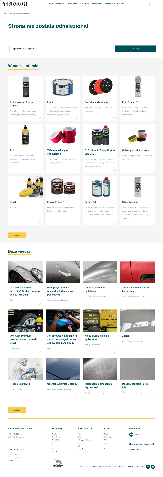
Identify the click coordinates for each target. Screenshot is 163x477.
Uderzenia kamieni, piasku (63, 378)
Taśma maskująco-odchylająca (63, 148)
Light (63, 98)
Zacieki (137, 332)
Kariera (106, 446)
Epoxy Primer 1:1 (63, 200)
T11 (25, 148)
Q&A (79, 446)
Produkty (60, 4)
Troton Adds (56, 449)
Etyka (105, 443)
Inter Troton (56, 437)
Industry (55, 452)
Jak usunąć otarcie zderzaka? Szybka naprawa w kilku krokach (25, 284)
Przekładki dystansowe (100, 98)
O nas (105, 434)
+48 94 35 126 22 (14, 434)
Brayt (25, 200)
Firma (51, 4)
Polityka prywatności (136, 466)
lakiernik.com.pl (135, 449)
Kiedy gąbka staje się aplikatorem (100, 332)
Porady (80, 434)
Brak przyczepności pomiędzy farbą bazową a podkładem (63, 284)
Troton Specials (58, 446)
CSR (105, 440)
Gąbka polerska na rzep (137, 148)
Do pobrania (110, 4)
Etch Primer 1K (137, 98)
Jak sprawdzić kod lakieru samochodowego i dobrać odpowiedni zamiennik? (63, 332)
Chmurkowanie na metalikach (100, 284)
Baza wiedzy (84, 4)
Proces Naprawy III (25, 378)
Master (54, 434)
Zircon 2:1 (100, 200)
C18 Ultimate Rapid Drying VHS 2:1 (100, 148)
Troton (5, 14)
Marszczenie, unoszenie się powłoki (100, 378)
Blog (79, 437)
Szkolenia (81, 443)
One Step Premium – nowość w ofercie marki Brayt (25, 332)
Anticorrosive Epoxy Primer (25, 98)
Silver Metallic (137, 200)
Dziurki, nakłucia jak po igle (137, 378)
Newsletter (139, 434)
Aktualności (72, 4)
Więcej (17, 235)
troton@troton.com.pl (16, 437)
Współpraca (97, 4)
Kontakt (120, 4)
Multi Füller (56, 440)
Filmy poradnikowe (85, 440)
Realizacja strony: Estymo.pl (90, 466)
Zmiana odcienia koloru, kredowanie (137, 284)
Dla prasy (107, 449)
